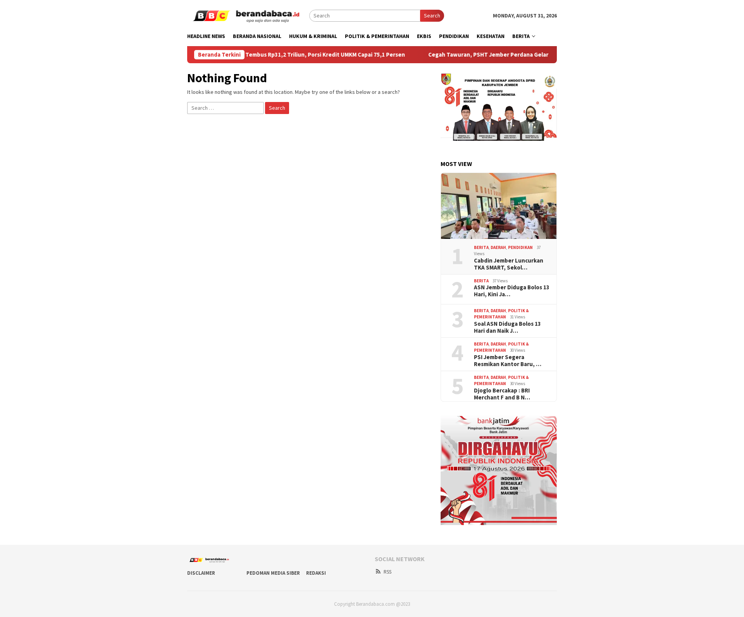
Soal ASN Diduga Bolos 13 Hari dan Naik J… (507, 327)
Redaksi (316, 573)
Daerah (498, 247)
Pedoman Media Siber (273, 573)
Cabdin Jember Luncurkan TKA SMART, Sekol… (508, 264)
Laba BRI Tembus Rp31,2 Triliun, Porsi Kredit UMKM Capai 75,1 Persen (294, 54)
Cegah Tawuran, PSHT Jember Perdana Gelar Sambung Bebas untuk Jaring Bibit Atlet (523, 54)
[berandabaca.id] (248, 15)
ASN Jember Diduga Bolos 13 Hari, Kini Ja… (511, 291)
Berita (481, 247)
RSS (387, 572)
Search (432, 15)
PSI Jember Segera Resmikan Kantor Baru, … (507, 361)
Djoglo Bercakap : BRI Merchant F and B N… (502, 394)
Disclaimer (201, 573)
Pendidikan (520, 247)
